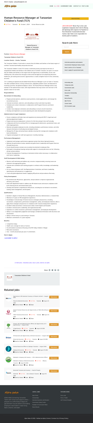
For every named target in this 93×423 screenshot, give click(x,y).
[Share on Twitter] (52, 270)
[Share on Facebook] (49, 270)
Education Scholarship (71, 93)
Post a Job (67, 90)
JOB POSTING (75, 18)
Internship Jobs (69, 82)
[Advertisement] (32, 250)
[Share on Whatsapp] (58, 270)
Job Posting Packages (66, 400)
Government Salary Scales (39, 402)
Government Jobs (69, 87)
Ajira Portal (68, 100)
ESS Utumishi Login (70, 106)
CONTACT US (77, 6)
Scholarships (35, 397)
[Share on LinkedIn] (55, 270)
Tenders (67, 95)
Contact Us (55, 418)
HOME (51, 6)
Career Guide (68, 103)
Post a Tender (64, 397)
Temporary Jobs (69, 85)
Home (49, 418)
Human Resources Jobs (38, 24)
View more (54, 297)
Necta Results (68, 98)
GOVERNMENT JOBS (66, 6)
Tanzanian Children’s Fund (22, 275)
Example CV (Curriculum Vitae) (39, 404)
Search (67, 52)
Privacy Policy (64, 418)
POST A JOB (85, 6)
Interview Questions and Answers (40, 400)
